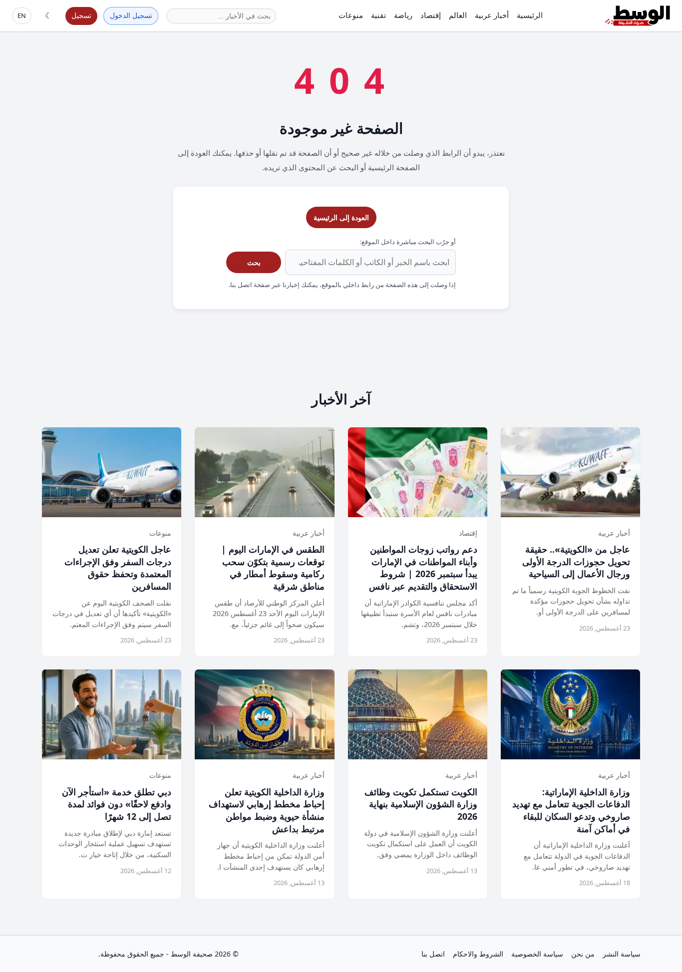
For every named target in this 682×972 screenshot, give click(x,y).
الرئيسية (530, 15)
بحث (254, 262)
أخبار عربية (492, 15)
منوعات (351, 15)
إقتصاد (430, 15)
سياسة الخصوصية (537, 954)
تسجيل (81, 15)
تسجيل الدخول (131, 15)
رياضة (403, 15)
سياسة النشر (622, 954)
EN (21, 15)
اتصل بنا (433, 954)
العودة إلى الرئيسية (341, 217)
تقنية (378, 15)
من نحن (583, 954)
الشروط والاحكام (478, 954)
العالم (458, 15)
